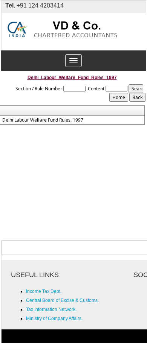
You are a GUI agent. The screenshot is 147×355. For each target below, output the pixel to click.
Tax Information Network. (51, 309)
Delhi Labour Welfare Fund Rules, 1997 (42, 120)
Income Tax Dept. (43, 291)
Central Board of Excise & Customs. (62, 300)
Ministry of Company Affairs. (54, 318)
